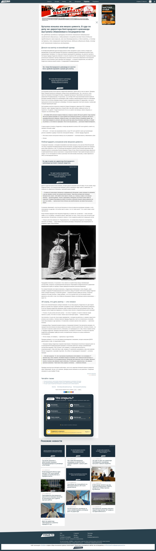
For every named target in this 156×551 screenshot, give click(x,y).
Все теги (62, 535)
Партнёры (90, 533)
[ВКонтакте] (64, 392)
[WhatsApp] (67, 392)
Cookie (43, 545)
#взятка (54, 387)
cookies (71, 541)
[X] (66, 392)
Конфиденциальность (93, 537)
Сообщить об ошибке (65, 537)
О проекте (76, 533)
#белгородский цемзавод (79, 387)
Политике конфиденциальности (93, 543)
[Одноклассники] (71, 392)
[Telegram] (69, 392)
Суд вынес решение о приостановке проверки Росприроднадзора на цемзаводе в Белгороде (62, 381)
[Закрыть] (97, 22)
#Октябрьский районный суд (64, 387)
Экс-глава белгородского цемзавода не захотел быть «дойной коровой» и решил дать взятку (62, 382)
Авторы (76, 535)
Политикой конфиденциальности (115, 545)
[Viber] (73, 392)
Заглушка (76, 537)
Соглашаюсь (78, 547)
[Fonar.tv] (5, 1)
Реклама (90, 535)
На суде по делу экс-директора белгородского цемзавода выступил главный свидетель (61, 383)
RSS (61, 533)
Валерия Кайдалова (91, 373)
